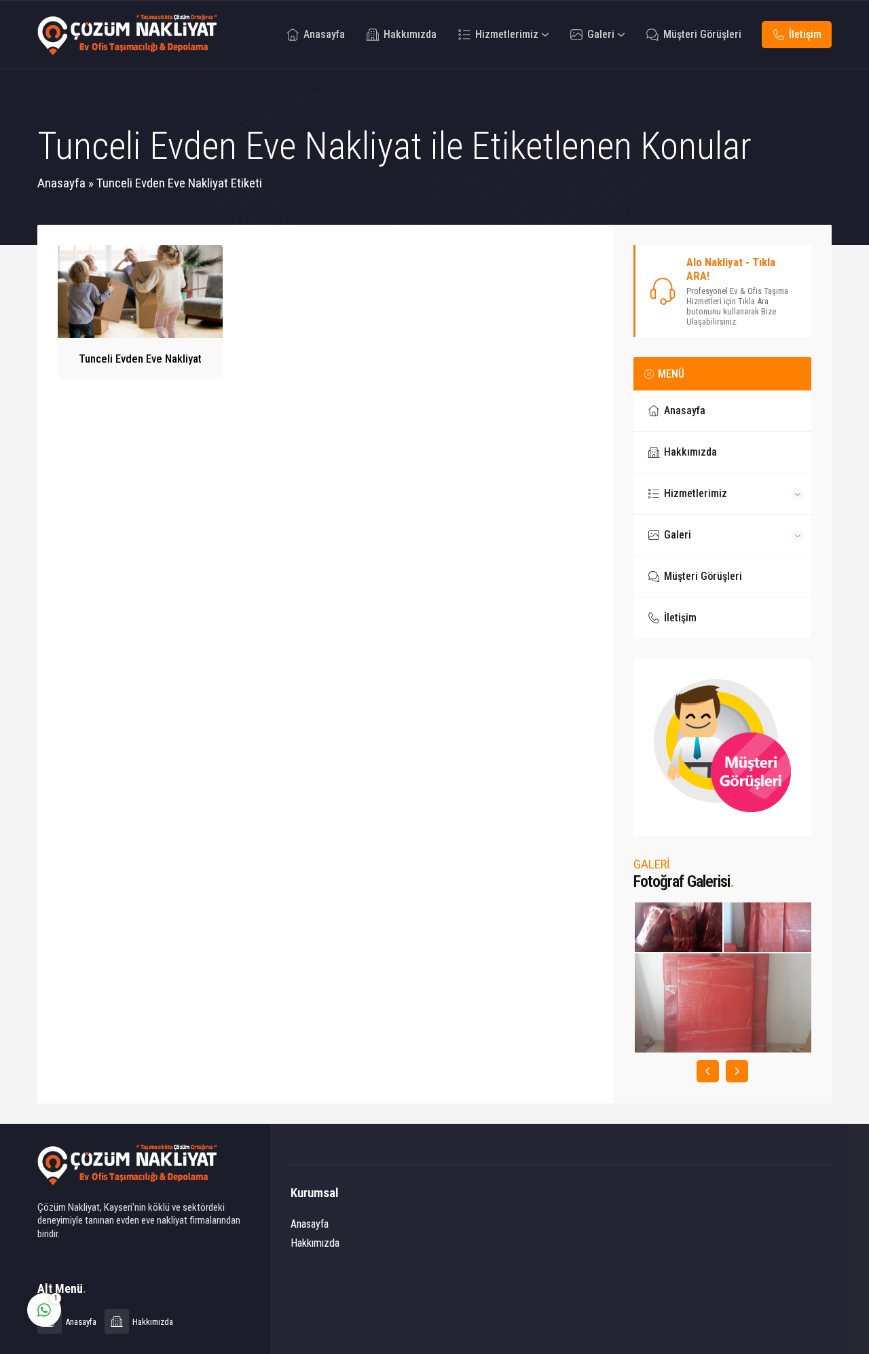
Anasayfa (61, 183)
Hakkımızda (315, 1243)
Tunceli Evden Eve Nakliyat (140, 358)
